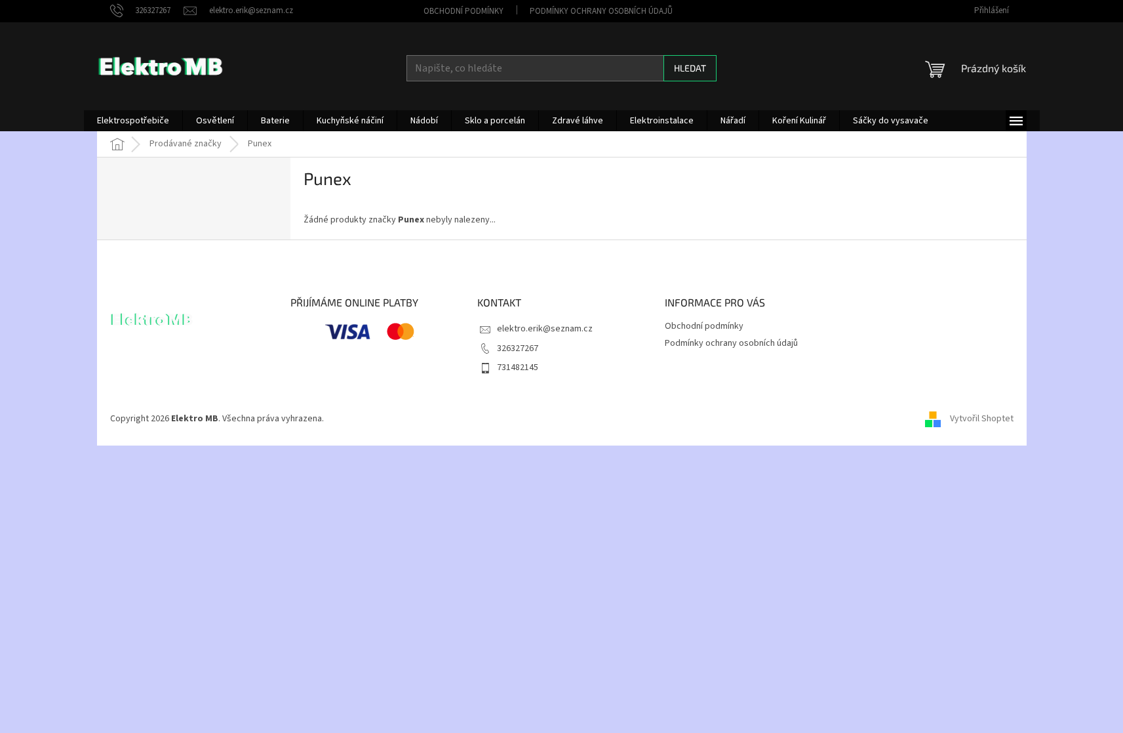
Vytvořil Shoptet (982, 418)
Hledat (690, 67)
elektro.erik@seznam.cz (545, 328)
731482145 (517, 367)
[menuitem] (133, 120)
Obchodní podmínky (463, 11)
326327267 (517, 348)
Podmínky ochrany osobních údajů (601, 11)
